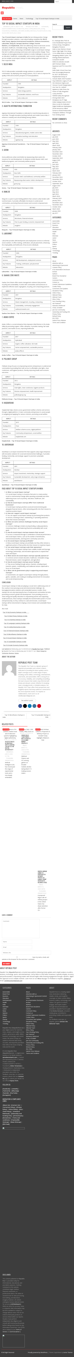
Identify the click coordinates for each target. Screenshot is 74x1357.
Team (14, 1120)
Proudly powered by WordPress (38, 1352)
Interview (55, 236)
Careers (54, 278)
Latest (54, 238)
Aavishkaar (44, 26)
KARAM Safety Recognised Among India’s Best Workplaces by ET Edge (60, 98)
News (54, 240)
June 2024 (55, 190)
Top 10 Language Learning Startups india (16, 623)
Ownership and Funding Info (61, 312)
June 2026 (55, 139)
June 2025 (55, 164)
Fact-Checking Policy (58, 301)
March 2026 (56, 145)
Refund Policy (56, 316)
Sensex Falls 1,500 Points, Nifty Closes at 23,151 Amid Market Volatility (26, 739)
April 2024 (55, 194)
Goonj (43, 29)
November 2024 (57, 179)
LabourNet (21, 31)
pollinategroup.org (20, 395)
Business (11, 653)
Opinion (54, 242)
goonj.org (17, 184)
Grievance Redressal (58, 305)
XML (18, 1120)
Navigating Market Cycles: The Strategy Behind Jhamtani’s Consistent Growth (61, 58)
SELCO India (17, 33)
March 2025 (56, 171)
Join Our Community (58, 310)
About (54, 261)
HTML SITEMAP (57, 308)
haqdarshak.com (21, 437)
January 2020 (56, 211)
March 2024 (56, 196)
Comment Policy (57, 280)
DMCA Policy (56, 293)
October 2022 (56, 207)
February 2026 (56, 147)
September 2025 (57, 158)
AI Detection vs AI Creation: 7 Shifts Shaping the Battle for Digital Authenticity (10, 746)
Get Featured (56, 303)
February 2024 (56, 198)
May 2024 (55, 192)
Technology (5, 653)
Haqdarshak (6, 31)
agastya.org (19, 140)
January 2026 (56, 150)
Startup (17, 653)
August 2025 (56, 160)
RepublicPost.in (14, 972)
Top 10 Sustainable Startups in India (40, 716)
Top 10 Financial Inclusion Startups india (15, 631)
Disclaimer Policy (57, 291)
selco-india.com (23, 98)
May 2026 (55, 141)
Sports (54, 246)
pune (49, 31)
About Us (40, 978)
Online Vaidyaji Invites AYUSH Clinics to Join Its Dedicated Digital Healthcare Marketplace (62, 104)
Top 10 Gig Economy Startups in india (16, 612)
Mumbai (16, 470)
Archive (54, 272)
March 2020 (56, 209)
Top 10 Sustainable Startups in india (15, 641)
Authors (54, 274)
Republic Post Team (32, 26)
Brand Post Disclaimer (59, 276)
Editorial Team (56, 297)
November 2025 (57, 154)
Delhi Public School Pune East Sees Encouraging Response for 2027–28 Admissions (61, 72)
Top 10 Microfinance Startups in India (14, 716)
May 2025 (55, 166)
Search (54, 24)
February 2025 (56, 173)
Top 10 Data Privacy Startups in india (15, 616)
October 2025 (56, 156)
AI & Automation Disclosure (61, 269)
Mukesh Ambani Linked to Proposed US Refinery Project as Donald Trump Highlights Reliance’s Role (42, 876)
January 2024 (56, 200)
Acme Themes (68, 1352)
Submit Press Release (59, 320)
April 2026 (55, 143)
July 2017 (55, 213)
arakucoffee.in (19, 351)
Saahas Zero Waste (7, 33)
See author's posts (27, 700)
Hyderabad (13, 31)
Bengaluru (21, 87)
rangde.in (17, 225)
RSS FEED (55, 318)
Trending (55, 253)
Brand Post (55, 223)
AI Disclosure (18, 1116)
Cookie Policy (56, 286)
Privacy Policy (56, 314)
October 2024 (56, 181)
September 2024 (57, 183)
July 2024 (55, 188)
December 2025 (57, 152)
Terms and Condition (59, 322)
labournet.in (19, 267)
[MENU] (2, 13)
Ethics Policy (56, 299)
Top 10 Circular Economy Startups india (15, 645)
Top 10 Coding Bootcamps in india (14, 627)
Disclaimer (6, 1118)
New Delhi (33, 31)
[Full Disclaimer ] (15, 1332)
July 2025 (55, 162)
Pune (17, 426)
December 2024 (57, 177)
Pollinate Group (42, 31)
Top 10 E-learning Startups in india (15, 620)
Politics (54, 244)
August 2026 (56, 135)
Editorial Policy (56, 295)
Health (54, 231)
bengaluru (36, 29)
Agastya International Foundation (13, 29)
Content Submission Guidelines (62, 284)
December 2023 (57, 203)
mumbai (27, 31)
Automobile (56, 221)
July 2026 (55, 137)
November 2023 (57, 205)
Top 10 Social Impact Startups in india (15, 638)
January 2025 (56, 175)
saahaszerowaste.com (22, 309)
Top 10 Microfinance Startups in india (15, 634)
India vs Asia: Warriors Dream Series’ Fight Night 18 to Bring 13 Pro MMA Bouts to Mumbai (62, 51)
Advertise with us (57, 263)
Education (55, 227)
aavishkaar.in (18, 480)
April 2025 (55, 169)
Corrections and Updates (60, 289)
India (53, 234)
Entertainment (56, 229)
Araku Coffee (29, 29)
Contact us (55, 282)
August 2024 (56, 186)
